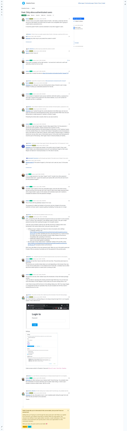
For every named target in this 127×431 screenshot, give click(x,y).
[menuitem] (125, 2)
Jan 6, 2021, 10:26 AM (41, 124)
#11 (69, 160)
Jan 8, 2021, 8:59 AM (41, 378)
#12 (69, 174)
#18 (69, 297)
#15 (69, 216)
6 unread (77, 42)
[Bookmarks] (2, 12)
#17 (69, 274)
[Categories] (2, 2)
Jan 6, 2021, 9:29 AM (41, 93)
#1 (69, 18)
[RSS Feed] (53, 15)
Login (29, 426)
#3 (69, 51)
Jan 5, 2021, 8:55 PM (41, 71)
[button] (2, 427)
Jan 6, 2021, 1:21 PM (44, 145)
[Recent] (2, 4)
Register (25, 426)
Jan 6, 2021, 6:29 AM (41, 83)
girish (27, 174)
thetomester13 (29, 145)
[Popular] (2, 10)
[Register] (125, 4)
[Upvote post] (66, 30)
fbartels (27, 18)
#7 (69, 93)
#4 (69, 60)
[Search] (2, 15)
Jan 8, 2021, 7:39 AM (41, 297)
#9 (69, 124)
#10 (69, 145)
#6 (69, 83)
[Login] (125, 2)
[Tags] (2, 7)
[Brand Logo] (23, 3)
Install (103, 3)
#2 (69, 36)
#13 (69, 186)
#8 (69, 108)
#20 (69, 393)
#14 (69, 200)
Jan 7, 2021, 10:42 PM (41, 274)
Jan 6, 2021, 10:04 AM (41, 108)
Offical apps (81, 3)
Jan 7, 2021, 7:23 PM (41, 216)
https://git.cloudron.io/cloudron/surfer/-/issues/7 (55, 73)
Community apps (89, 3)
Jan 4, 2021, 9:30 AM (41, 60)
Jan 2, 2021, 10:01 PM (41, 18)
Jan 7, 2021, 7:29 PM (41, 258)
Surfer (28, 15)
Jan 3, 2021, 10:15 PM (36, 36)
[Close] (68, 410)
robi (26, 36)
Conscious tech (29, 41)
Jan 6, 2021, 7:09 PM (41, 186)
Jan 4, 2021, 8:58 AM (41, 51)
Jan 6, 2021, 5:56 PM (40, 174)
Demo (96, 3)
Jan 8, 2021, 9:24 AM (41, 393)
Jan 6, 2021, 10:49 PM (41, 200)
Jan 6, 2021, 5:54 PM (36, 160)
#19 (69, 378)
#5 (69, 71)
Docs (100, 3)
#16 (69, 258)
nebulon (27, 60)
